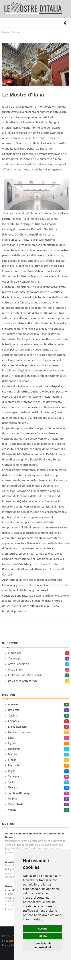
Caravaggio (14, 658)
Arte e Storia (15, 669)
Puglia (11, 771)
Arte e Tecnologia (18, 664)
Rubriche (10, 643)
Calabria (12, 715)
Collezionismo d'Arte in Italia (25, 675)
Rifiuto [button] (43, 935)
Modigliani (14, 653)
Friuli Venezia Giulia (19, 732)
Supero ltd (11, 941)
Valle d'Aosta (15, 804)
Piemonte (13, 765)
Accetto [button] (43, 928)
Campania (13, 721)
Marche (12, 754)
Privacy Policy (9, 945)
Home (5, 32)
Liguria (12, 743)
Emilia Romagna (17, 726)
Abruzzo (13, 704)
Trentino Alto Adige (19, 793)
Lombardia (14, 749)
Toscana (12, 787)
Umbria (12, 798)
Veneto (12, 809)
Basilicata (13, 710)
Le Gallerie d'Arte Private (23, 680)
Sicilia (11, 782)
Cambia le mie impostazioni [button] (42, 945)
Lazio (11, 737)
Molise (12, 760)
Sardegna (13, 776)
